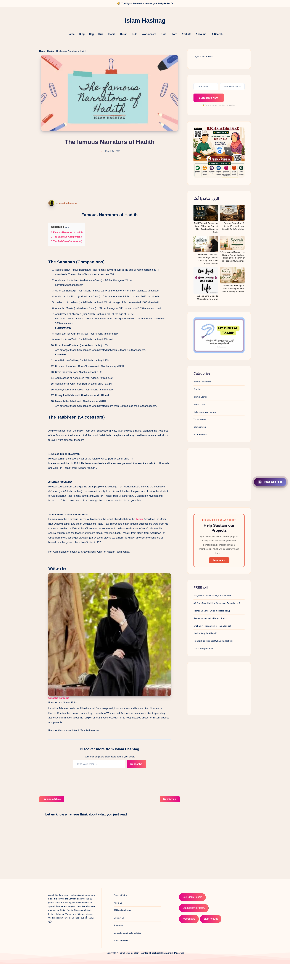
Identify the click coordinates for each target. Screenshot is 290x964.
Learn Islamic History (193, 908)
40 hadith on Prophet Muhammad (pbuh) (213, 641)
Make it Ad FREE (122, 940)
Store (174, 34)
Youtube (84, 730)
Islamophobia (199, 427)
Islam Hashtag (141, 953)
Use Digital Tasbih (192, 897)
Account (201, 34)
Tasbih (111, 34)
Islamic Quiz (199, 404)
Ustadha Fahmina (68, 203)
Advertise (118, 925)
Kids (134, 34)
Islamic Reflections (202, 381)
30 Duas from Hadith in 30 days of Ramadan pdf (216, 603)
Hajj (91, 34)
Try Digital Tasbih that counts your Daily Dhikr (145, 3)
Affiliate (186, 34)
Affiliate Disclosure (122, 910)
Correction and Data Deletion (128, 933)
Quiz (163, 34)
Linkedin (75, 730)
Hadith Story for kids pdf (204, 633)
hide (67, 227)
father (139, 519)
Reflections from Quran (204, 412)
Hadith (50, 51)
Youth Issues (199, 419)
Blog (82, 34)
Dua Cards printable (203, 648)
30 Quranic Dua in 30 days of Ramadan (212, 595)
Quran (123, 34)
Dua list (197, 389)
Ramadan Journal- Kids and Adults (210, 618)
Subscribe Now (208, 97)
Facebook (53, 730)
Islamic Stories (200, 397)
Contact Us (119, 918)
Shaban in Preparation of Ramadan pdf (212, 626)
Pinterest (94, 730)
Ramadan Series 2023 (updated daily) (211, 611)
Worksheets (149, 34)
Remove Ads (219, 560)
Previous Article (52, 799)
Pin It (49, 203)
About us (118, 903)
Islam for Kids (210, 918)
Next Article (169, 799)
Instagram (65, 730)
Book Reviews (200, 434)
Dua (100, 34)
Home (71, 34)
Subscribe (136, 764)
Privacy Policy (120, 895)
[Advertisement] (219, 475)
